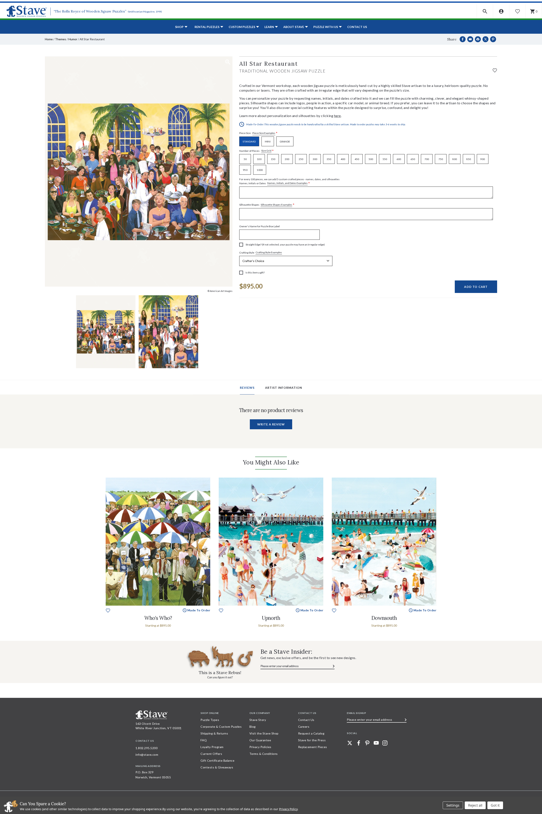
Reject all (475, 805)
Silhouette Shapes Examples (276, 204)
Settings (452, 805)
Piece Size (258, 133)
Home (49, 39)
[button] (485, 11)
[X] (485, 39)
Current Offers (211, 753)
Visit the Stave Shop (264, 733)
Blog (252, 726)
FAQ (203, 740)
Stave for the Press (312, 740)
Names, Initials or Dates (289, 181)
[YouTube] (376, 743)
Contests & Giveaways (216, 767)
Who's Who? (158, 618)
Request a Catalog (311, 733)
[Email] (470, 39)
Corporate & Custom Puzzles (221, 726)
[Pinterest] (493, 39)
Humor (72, 39)
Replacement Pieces (312, 747)
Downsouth (384, 618)
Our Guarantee (260, 740)
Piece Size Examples (263, 133)
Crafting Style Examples (269, 252)
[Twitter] (350, 743)
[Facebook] (463, 39)
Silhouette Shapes (267, 205)
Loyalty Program (212, 747)
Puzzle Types (209, 720)
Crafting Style (260, 252)
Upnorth (271, 618)
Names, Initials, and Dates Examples (287, 183)
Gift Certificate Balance (217, 760)
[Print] (478, 39)
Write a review (271, 424)
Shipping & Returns (214, 733)
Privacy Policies (260, 747)
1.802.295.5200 (147, 748)
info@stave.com (147, 754)
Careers (304, 726)
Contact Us (357, 27)
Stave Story (257, 720)
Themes (60, 39)
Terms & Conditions (263, 753)
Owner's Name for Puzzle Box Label (259, 226)
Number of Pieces (256, 151)
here (337, 116)
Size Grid (266, 150)
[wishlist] (494, 70)
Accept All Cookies (495, 805)
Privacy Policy (288, 809)
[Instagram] (385, 743)
